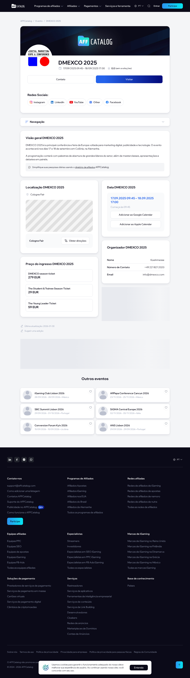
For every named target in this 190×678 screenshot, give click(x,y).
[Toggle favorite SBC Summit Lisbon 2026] (90, 407)
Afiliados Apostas (76, 485)
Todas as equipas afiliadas (21, 567)
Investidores (74, 546)
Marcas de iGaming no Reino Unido (147, 540)
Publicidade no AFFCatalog (25, 507)
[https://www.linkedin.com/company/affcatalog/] (9, 459)
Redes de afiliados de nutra (142, 501)
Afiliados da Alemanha (79, 507)
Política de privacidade (47, 652)
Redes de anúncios (77, 623)
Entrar (157, 6)
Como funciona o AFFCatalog (23, 512)
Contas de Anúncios (78, 633)
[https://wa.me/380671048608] (31, 459)
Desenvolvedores (77, 612)
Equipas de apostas (18, 551)
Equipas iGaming (16, 557)
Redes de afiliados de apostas (144, 490)
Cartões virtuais (15, 596)
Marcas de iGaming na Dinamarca (146, 551)
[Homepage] (18, 6)
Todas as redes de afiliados (142, 507)
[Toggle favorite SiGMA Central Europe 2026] (166, 407)
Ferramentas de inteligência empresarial (89, 596)
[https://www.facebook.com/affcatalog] (17, 459)
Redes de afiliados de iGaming (144, 485)
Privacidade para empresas (74, 652)
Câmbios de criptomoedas (22, 607)
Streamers (73, 540)
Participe (15, 521)
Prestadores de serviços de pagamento (29, 585)
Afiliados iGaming (76, 490)
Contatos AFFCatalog (19, 496)
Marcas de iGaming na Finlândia (145, 546)
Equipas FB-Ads (15, 562)
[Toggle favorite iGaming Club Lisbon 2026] (90, 391)
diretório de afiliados (85, 167)
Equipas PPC (14, 540)
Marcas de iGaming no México (144, 562)
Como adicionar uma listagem (23, 490)
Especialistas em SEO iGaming (84, 551)
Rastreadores (75, 585)
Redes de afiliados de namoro (144, 496)
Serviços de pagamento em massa (26, 590)
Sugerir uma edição (33, 331)
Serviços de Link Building (80, 607)
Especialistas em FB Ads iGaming (85, 562)
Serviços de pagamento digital (24, 601)
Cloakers (72, 617)
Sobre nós (12, 652)
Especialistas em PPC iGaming (83, 557)
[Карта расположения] (59, 216)
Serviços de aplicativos (80, 590)
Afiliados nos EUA (76, 496)
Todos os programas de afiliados (85, 512)
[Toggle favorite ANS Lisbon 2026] (166, 423)
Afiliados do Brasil (76, 501)
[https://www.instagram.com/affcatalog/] (24, 459)
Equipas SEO (14, 546)
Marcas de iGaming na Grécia (144, 557)
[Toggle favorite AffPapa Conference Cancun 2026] (166, 391)
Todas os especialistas (79, 567)
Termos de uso (27, 652)
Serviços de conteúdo (79, 601)
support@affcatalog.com (21, 485)
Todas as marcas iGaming (142, 567)
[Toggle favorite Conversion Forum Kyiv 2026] (90, 423)
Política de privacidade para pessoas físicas (111, 652)
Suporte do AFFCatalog (20, 501)
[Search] (149, 6)
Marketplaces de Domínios (82, 628)
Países (131, 585)
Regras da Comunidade (145, 652)
